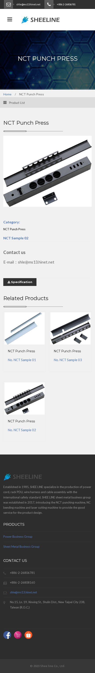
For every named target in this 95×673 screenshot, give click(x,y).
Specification (21, 282)
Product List (16, 102)
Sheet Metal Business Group (21, 546)
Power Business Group (17, 536)
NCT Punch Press (21, 351)
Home (7, 94)
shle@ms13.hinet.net (23, 592)
